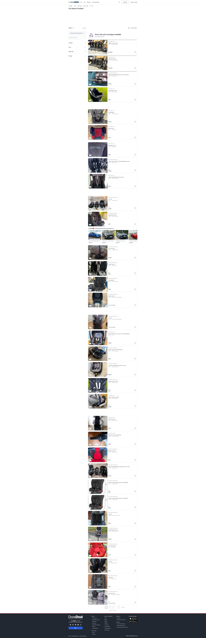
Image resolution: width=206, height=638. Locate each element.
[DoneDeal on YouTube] (75, 624)
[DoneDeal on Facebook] (70, 624)
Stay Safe (106, 623)
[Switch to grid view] (129, 28)
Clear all (84, 27)
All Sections (80, 5)
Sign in (75, 628)
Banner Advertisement (121, 625)
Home (75, 5)
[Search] (70, 37)
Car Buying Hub (95, 628)
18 (118, 607)
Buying (106, 619)
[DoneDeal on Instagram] (80, 624)
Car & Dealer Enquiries (121, 623)
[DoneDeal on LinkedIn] (78, 624)
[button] (96, 2)
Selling (106, 621)
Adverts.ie (94, 634)
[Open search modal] (119, 2)
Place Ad (125, 2)
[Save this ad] (135, 52)
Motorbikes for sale (95, 619)
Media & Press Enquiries (121, 619)
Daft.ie (93, 632)
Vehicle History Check (96, 624)
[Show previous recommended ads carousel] (134, 228)
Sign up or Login (134, 2)
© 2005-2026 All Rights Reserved (131, 635)
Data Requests (107, 626)
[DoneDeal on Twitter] (73, 624)
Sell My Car (94, 623)
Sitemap (93, 626)
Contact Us (107, 624)
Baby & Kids (86, 5)
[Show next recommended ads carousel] (136, 228)
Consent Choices (108, 628)
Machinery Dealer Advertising (122, 627)
